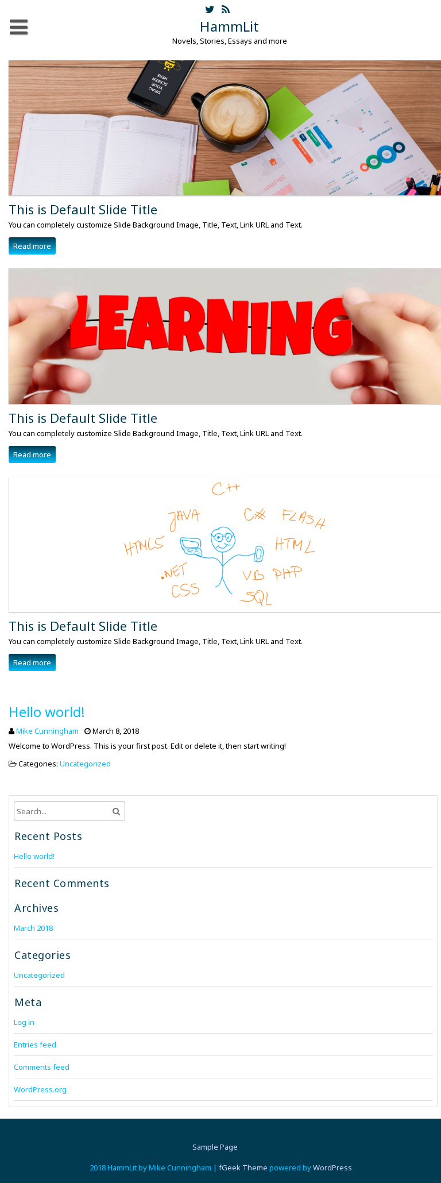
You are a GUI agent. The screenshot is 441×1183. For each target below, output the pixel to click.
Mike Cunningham (47, 731)
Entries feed (35, 1044)
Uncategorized (85, 763)
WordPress (332, 1167)
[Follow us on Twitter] (210, 10)
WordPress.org (40, 1089)
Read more (32, 246)
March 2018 (33, 928)
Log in (24, 1022)
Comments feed (41, 1067)
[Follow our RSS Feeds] (225, 10)
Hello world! (47, 711)
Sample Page (215, 1147)
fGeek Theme (243, 1167)
